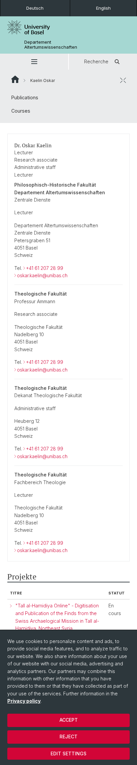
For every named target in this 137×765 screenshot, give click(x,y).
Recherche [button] (96, 61)
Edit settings (68, 753)
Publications (24, 97)
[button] (34, 62)
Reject (68, 736)
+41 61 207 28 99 (44, 268)
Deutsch (35, 8)
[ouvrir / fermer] (123, 80)
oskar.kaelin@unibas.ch (42, 275)
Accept (69, 720)
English (103, 8)
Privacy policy (24, 701)
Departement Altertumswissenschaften (50, 45)
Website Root (15, 79)
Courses (20, 111)
